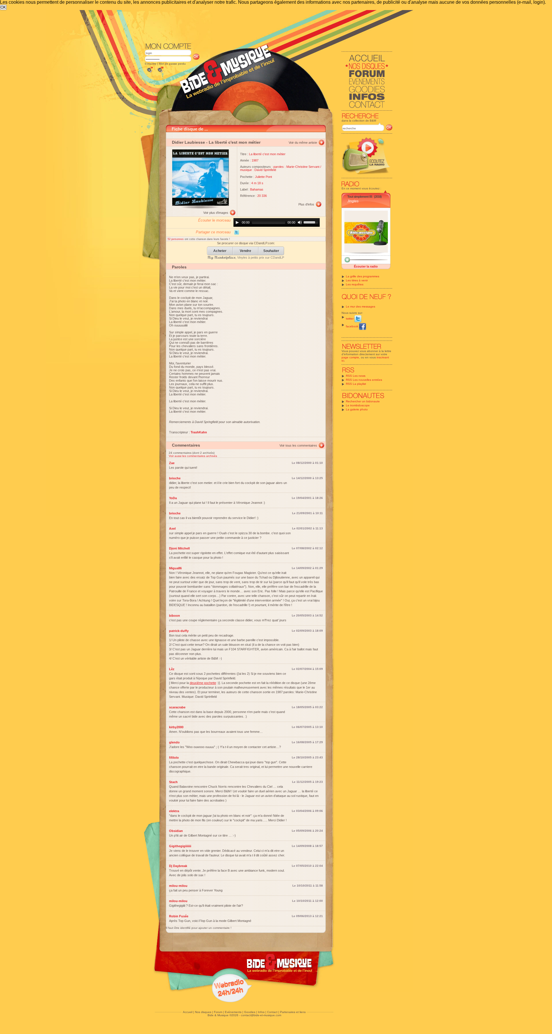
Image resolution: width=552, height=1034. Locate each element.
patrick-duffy (179, 631)
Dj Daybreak (178, 866)
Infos (261, 1012)
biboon (174, 615)
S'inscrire (150, 63)
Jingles (353, 201)
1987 (255, 160)
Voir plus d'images (215, 212)
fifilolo (174, 757)
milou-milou (178, 885)
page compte (350, 357)
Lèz (172, 669)
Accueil (187, 1012)
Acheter (220, 251)
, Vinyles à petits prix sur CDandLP (246, 257)
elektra (174, 811)
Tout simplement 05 (359, 196)
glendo (174, 742)
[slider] (312, 222)
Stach (173, 782)
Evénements (233, 1012)
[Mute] (300, 222)
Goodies (249, 1012)
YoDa (173, 498)
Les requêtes (354, 284)
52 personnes (176, 239)
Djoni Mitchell (179, 548)
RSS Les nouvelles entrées (364, 379)
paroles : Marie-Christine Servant (296, 166)
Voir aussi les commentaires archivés (193, 456)
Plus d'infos (306, 204)
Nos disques (203, 1012)
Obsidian (176, 831)
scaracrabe (177, 707)
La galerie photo (357, 409)
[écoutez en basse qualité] (149, 72)
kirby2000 (176, 727)
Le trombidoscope (358, 405)
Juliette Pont (263, 176)
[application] (276, 222)
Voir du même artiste (303, 142)
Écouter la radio (366, 266)
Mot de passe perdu (172, 63)
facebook (352, 326)
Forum (218, 1012)
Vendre (245, 251)
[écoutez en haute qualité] (160, 72)
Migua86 (175, 568)
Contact (272, 1012)
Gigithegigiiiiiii (180, 846)
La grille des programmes (362, 276)
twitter (350, 318)
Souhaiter (271, 251)
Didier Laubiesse (188, 142)
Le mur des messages (360, 306)
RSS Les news (355, 375)
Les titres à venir (357, 280)
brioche (175, 478)
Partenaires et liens (293, 1012)
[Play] (237, 222)
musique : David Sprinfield (258, 170)
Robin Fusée (178, 916)
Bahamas (256, 189)
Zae (172, 463)
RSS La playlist (356, 383)
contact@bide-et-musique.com (261, 1015)
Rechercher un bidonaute (363, 401)
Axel (172, 528)
